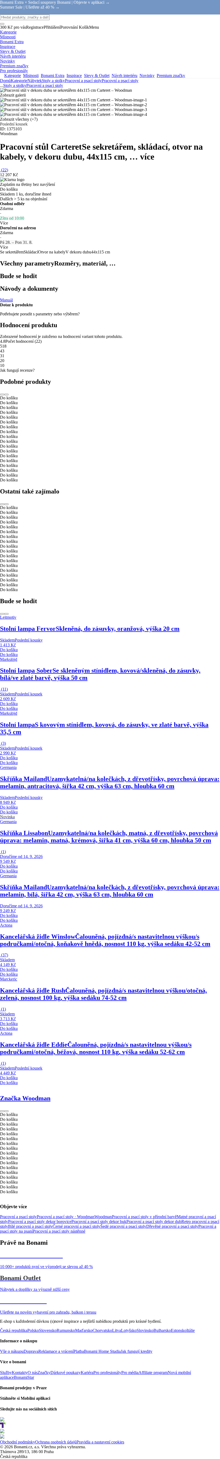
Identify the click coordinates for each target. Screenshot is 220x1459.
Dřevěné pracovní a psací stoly (172, 1226)
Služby (6, 1372)
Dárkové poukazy (65, 1372)
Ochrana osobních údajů (55, 1442)
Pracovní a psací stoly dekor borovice (39, 1221)
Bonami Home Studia (102, 1351)
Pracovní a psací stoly (120, 80)
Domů (5, 80)
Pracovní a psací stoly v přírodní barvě (144, 1216)
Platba (79, 1351)
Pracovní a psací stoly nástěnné (59, 1231)
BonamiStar (24, 1377)
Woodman (103, 1216)
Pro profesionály (107, 1372)
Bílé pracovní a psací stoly (30, 1226)
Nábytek (34, 80)
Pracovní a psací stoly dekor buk (98, 1221)
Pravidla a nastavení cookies (100, 1442)
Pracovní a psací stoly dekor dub (153, 1221)
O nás (33, 1372)
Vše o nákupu (12, 1351)
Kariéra (87, 1372)
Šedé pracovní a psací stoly (123, 1226)
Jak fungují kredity (136, 1351)
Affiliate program (153, 1372)
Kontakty (20, 1372)
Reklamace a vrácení (56, 1351)
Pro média (129, 1372)
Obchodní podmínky (17, 1442)
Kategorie (19, 80)
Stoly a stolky (53, 80)
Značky (44, 1372)
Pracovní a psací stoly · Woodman (65, 1216)
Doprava (31, 1351)
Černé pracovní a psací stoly (76, 1226)
